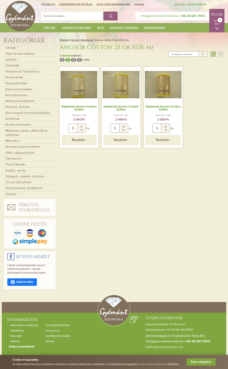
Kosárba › (79, 140)
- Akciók (49, 341)
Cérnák (74, 40)
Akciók (139, 4)
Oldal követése (24, 282)
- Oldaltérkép (16, 330)
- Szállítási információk (57, 336)
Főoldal (50, 28)
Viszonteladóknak (124, 28)
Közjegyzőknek (154, 28)
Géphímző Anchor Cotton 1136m (79, 108)
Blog (100, 28)
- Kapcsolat (15, 336)
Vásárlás (48, 4)
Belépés (180, 4)
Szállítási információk (113, 4)
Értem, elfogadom (201, 361)
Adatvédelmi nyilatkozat (153, 364)
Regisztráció (197, 4)
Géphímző (87, 40)
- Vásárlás (14, 341)
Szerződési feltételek (75, 4)
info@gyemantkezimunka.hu (159, 16)
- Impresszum (52, 330)
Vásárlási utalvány (76, 28)
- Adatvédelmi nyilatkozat (23, 325)
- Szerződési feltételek (57, 325)
